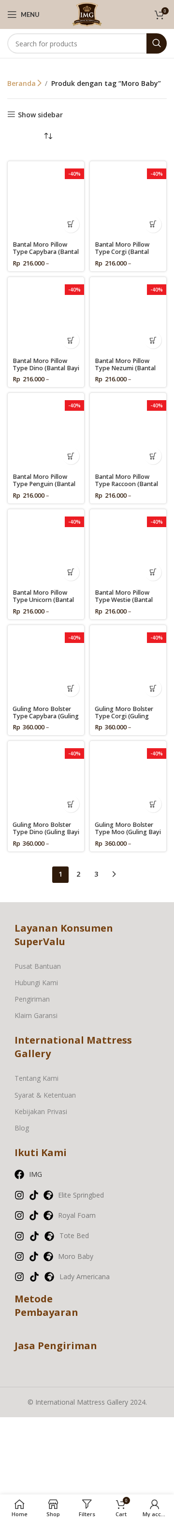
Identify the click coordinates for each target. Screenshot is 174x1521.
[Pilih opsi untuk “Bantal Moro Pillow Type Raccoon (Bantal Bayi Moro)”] (153, 455)
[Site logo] (87, 13)
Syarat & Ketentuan (45, 1095)
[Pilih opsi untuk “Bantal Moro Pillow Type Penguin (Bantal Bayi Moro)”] (70, 455)
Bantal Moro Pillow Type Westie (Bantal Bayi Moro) (124, 599)
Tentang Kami (36, 1078)
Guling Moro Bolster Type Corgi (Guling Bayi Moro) (124, 716)
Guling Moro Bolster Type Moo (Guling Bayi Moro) (128, 832)
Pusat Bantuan (37, 966)
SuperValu (39, 941)
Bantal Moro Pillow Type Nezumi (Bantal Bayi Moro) (125, 368)
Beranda (22, 83)
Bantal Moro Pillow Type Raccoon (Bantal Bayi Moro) (126, 484)
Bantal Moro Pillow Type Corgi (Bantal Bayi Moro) (122, 251)
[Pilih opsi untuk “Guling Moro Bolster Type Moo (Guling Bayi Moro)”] (153, 803)
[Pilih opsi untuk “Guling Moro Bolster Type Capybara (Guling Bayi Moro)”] (70, 688)
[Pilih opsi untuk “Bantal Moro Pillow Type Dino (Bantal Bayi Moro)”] (70, 340)
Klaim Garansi (36, 1015)
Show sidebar (40, 115)
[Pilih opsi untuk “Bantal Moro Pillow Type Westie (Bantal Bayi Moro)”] (153, 572)
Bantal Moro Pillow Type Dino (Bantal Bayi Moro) (46, 368)
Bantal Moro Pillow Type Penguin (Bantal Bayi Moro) (44, 484)
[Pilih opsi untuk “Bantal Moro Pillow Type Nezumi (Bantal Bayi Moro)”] (153, 340)
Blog (21, 1127)
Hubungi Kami (36, 982)
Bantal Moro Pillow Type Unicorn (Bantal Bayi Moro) (43, 599)
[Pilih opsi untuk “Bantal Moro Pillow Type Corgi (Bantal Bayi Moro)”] (153, 224)
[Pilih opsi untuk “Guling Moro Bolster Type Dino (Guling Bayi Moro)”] (70, 803)
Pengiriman (32, 999)
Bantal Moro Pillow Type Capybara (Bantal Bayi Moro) (46, 251)
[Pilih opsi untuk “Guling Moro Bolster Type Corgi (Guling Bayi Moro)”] (153, 688)
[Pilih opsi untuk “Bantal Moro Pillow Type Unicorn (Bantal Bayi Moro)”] (70, 572)
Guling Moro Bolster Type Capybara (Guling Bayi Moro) (46, 716)
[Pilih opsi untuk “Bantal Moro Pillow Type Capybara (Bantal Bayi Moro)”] (70, 224)
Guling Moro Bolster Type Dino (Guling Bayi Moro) (46, 832)
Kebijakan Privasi (40, 1111)
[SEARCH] (156, 43)
